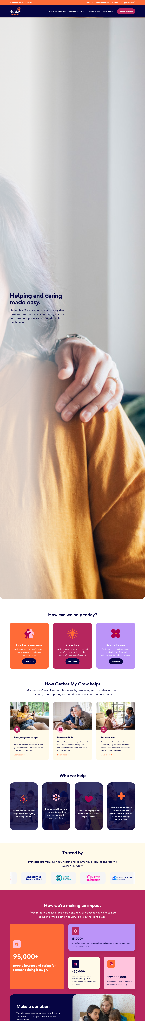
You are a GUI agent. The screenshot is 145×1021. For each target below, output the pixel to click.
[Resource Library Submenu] (84, 11)
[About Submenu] (92, 2)
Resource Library (75, 11)
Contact (115, 2)
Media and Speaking (102, 2)
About (88, 2)
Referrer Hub (108, 11)
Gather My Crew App (57, 11)
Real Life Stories (94, 11)
